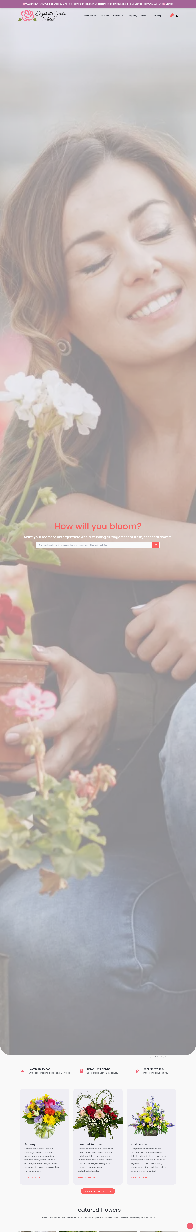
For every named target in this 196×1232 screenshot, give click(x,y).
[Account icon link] (177, 15)
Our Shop (157, 15)
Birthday (105, 15)
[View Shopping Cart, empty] (171, 16)
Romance (118, 15)
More (143, 15)
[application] (147, 15)
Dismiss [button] (169, 3)
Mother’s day (90, 15)
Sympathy (132, 15)
